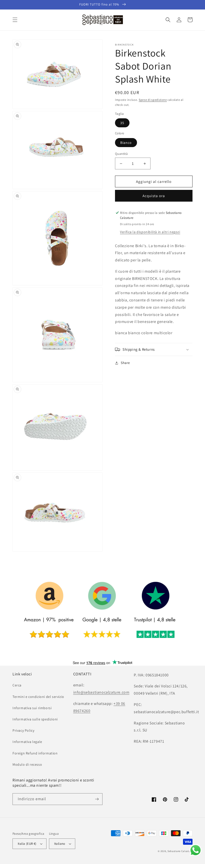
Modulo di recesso (27, 764)
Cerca (17, 685)
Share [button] (125, 362)
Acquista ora (153, 195)
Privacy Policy (23, 730)
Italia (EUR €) (27, 843)
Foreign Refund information (35, 753)
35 (122, 123)
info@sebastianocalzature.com (101, 692)
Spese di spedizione (153, 100)
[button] (15, 19)
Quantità (121, 154)
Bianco (126, 142)
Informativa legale (27, 741)
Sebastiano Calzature (180, 851)
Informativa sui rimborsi (32, 708)
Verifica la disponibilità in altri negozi (150, 232)
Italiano (59, 843)
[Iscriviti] (96, 799)
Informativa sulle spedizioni (35, 719)
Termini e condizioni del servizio (38, 696)
